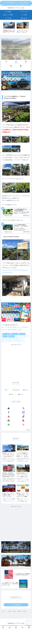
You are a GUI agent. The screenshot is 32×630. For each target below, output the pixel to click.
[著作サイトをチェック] (8, 408)
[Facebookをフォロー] (8, 412)
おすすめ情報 (7, 333)
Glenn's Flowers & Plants (9, 338)
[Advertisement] (16, 362)
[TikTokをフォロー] (23, 416)
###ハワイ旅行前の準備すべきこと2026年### (14, 327)
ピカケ (27, 336)
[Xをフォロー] (23, 408)
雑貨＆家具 (12, 336)
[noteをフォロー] (8, 420)
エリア (5, 336)
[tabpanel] (9, 27)
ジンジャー (22, 340)
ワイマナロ (15, 333)
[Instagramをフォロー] (23, 412)
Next (31, 28)
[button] (21, 66)
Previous (1, 28)
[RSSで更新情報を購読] (23, 424)
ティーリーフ (20, 336)
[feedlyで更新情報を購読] (8, 424)
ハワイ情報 (22, 333)
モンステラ (20, 338)
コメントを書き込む (16, 604)
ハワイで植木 (14, 340)
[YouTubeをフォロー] (8, 416)
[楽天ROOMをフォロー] (23, 420)
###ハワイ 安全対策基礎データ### (11, 329)
